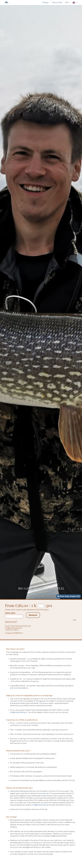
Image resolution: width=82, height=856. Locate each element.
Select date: (10, 613)
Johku (74, 620)
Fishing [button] (45, 2)
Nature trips (57, 2)
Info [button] (67, 2)
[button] (74, 2)
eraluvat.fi (46, 793)
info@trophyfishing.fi (13, 628)
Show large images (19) (69, 596)
